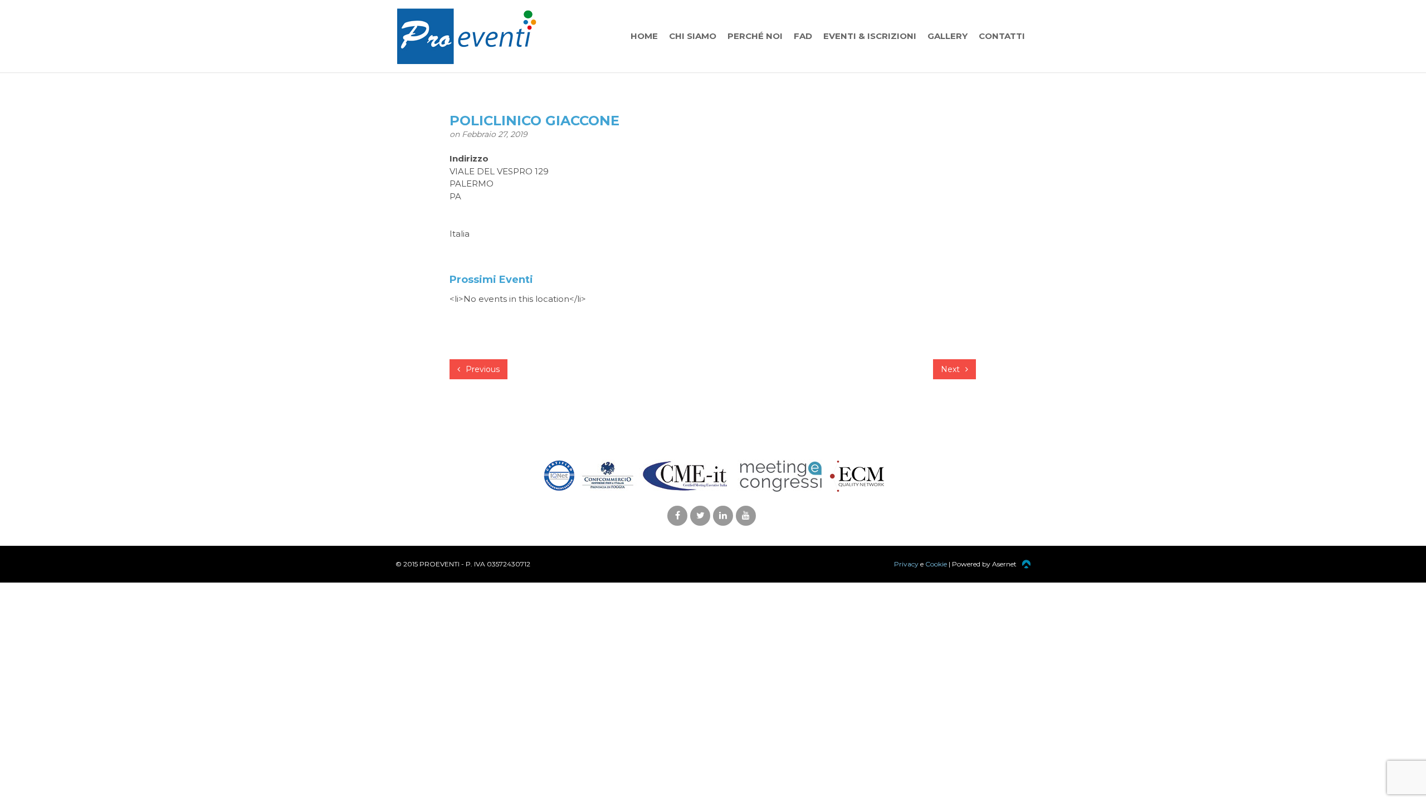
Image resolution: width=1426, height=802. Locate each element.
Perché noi (755, 36)
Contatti (1002, 36)
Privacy (906, 564)
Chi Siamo (692, 36)
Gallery (947, 36)
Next (951, 369)
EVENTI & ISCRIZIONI (869, 36)
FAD (803, 36)
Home (644, 36)
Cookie (936, 564)
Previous (481, 369)
